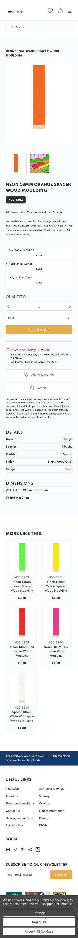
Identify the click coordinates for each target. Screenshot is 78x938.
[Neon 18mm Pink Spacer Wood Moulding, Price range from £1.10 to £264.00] (56, 622)
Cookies (44, 803)
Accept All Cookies (39, 931)
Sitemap (44, 796)
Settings (39, 913)
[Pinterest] (30, 849)
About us (12, 796)
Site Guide (13, 789)
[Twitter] (23, 849)
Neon (68, 469)
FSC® (43, 825)
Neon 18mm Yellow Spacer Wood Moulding (56, 586)
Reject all (39, 922)
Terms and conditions (20, 803)
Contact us (13, 811)
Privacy (44, 818)
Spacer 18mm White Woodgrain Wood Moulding (22, 716)
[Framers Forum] (38, 849)
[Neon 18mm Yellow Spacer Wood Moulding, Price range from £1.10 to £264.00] (56, 557)
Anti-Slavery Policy (51, 789)
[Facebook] (15, 849)
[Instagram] (8, 849)
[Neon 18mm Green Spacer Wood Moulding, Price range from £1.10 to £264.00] (22, 557)
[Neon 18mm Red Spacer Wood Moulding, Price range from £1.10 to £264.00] (22, 622)
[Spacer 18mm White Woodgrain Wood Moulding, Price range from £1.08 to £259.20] (22, 688)
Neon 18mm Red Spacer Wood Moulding (22, 651)
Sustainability (14, 825)
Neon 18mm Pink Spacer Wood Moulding (56, 651)
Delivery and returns (19, 818)
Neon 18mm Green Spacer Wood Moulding (22, 586)
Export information (51, 811)
